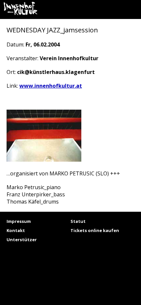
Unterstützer (22, 239)
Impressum (19, 221)
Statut (78, 221)
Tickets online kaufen (94, 230)
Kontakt (16, 230)
